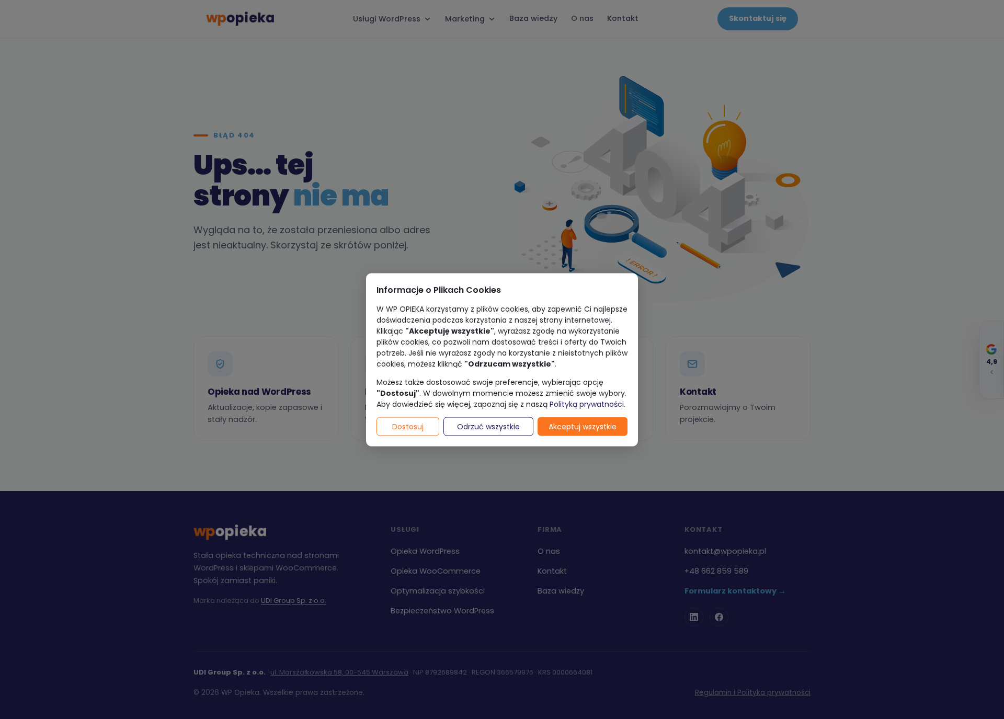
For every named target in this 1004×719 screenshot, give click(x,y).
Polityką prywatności (587, 403)
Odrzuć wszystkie (488, 426)
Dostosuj (408, 426)
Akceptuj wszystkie (583, 426)
